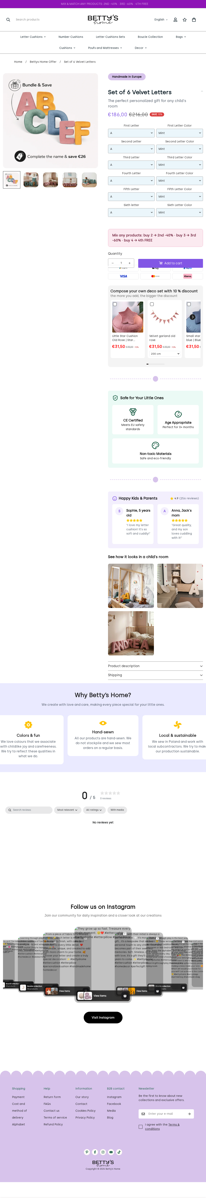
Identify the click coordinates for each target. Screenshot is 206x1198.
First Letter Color (180, 125)
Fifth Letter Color (179, 189)
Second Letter (131, 141)
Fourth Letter (131, 173)
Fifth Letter (131, 189)
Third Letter (131, 157)
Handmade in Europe (127, 76)
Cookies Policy (85, 1111)
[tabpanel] (103, 836)
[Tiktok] (119, 1152)
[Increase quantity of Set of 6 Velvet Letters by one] (129, 263)
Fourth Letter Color (179, 173)
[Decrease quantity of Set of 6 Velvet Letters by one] (112, 263)
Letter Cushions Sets (110, 37)
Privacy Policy (85, 1117)
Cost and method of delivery (19, 1110)
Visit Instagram (103, 1017)
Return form (52, 1097)
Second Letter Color (179, 141)
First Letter (131, 125)
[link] (127, 317)
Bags (179, 37)
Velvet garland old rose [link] (162, 338)
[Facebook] (95, 1152)
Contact (81, 1104)
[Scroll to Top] (198, 1176)
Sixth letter (131, 205)
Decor (139, 48)
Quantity (115, 253)
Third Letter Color (179, 157)
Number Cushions (71, 37)
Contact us (51, 1111)
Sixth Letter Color (179, 205)
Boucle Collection (150, 37)
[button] (194, 19)
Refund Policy (53, 1124)
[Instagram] (103, 1152)
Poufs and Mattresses (103, 48)
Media (111, 1111)
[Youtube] (111, 1152)
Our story (82, 1097)
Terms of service (55, 1117)
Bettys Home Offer (43, 62)
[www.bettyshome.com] (103, 20)
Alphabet (18, 1124)
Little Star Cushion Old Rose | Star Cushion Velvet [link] (125, 338)
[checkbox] (117, 810)
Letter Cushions (31, 37)
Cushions (65, 48)
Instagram (114, 1097)
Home (18, 62)
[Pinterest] (87, 1152)
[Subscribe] (189, 1114)
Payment (18, 1097)
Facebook (114, 1104)
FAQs (47, 1104)
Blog (110, 1117)
